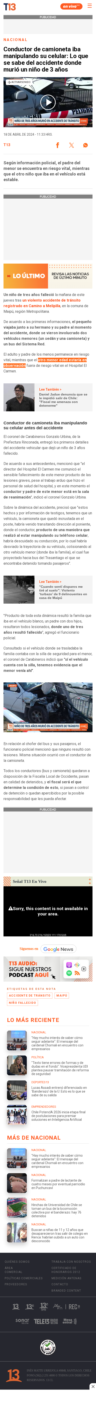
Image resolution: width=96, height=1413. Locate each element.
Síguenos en (29, 949)
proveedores (16, 1284)
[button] (58, 145)
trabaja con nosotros (71, 1261)
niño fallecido (22, 1002)
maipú (61, 995)
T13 (6, 145)
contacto (59, 1284)
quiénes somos (17, 1261)
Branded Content (66, 1290)
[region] (48, 1402)
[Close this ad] (92, 1386)
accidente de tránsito (30, 995)
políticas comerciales (24, 1278)
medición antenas (66, 1278)
